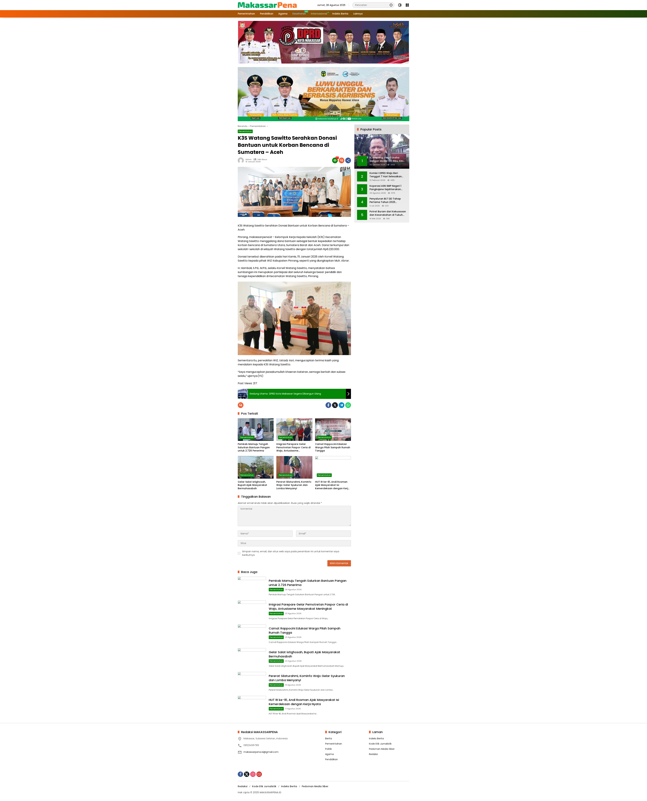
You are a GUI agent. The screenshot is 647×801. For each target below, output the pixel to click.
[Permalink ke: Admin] (241, 160)
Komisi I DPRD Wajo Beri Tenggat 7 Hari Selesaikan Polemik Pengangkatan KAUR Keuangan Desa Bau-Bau (387, 175)
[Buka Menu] (407, 5)
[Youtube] (259, 774)
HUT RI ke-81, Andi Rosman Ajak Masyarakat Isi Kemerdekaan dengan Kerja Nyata (332, 485)
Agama (329, 754)
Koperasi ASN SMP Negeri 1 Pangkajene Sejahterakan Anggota (385, 188)
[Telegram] (341, 405)
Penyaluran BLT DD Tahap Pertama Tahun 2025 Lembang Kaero (385, 200)
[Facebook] (328, 405)
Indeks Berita (376, 738)
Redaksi (373, 754)
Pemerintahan (245, 131)
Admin (248, 159)
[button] (391, 5)
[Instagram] (253, 774)
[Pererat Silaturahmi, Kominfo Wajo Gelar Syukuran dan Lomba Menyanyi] (294, 467)
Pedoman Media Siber (382, 749)
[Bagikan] (348, 160)
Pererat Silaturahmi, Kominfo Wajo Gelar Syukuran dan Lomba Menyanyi (293, 485)
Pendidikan (331, 759)
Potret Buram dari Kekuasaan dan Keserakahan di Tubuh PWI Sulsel (387, 213)
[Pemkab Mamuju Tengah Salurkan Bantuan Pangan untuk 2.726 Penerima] (256, 429)
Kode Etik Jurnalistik (380, 743)
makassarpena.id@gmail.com (261, 752)
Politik (328, 749)
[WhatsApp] (348, 405)
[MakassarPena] (267, 5)
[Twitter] (335, 405)
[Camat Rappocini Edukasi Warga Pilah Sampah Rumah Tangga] (333, 429)
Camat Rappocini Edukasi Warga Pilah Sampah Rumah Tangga (332, 447)
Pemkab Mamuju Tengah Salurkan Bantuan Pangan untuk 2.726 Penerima (254, 447)
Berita (328, 738)
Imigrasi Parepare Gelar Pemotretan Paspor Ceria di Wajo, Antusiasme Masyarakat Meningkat (293, 447)
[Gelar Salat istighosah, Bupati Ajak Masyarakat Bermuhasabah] (256, 467)
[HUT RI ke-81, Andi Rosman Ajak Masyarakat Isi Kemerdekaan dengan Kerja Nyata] (333, 467)
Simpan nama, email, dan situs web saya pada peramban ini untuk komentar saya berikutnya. (290, 553)
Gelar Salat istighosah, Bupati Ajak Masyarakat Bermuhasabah (252, 485)
